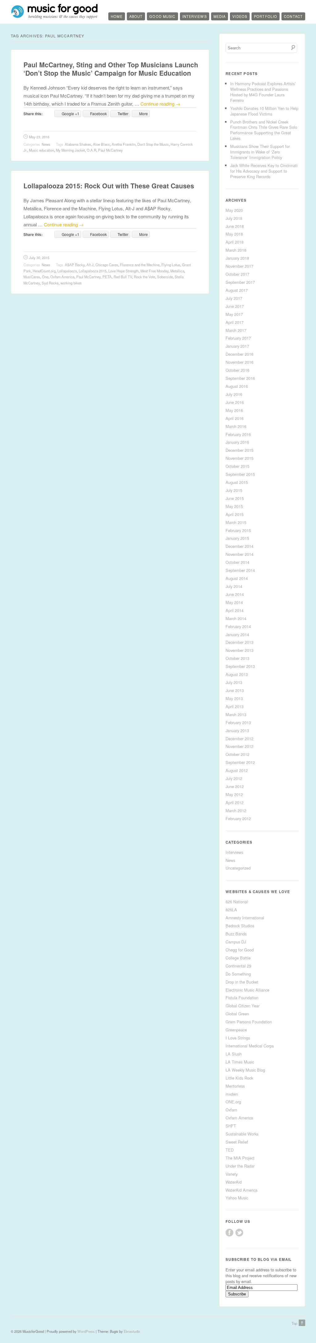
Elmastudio (132, 1331)
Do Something (238, 974)
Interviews (194, 16)
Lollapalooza (67, 270)
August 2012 (237, 770)
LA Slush (234, 1054)
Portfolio (265, 16)
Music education (41, 150)
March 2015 (236, 522)
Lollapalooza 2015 (92, 270)
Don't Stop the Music (153, 144)
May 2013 (234, 698)
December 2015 (239, 450)
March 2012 (236, 810)
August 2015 (237, 482)
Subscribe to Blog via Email (259, 1259)
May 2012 (234, 794)
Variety (232, 1174)
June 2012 (235, 786)
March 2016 (236, 426)
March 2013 (236, 714)
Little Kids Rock (239, 1078)
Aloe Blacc (101, 144)
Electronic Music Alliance (247, 990)
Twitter (239, 1232)
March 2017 (236, 330)
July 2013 (234, 682)
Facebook (229, 1232)
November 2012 (239, 746)
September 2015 (240, 474)
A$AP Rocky (75, 264)
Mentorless (235, 1086)
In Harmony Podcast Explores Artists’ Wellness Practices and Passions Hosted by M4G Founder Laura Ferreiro (263, 92)
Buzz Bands (236, 934)
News (46, 144)
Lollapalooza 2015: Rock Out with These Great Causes (108, 186)
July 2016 (234, 394)
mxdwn (232, 1094)
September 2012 (240, 762)
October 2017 (237, 274)
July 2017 (234, 298)
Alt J (90, 264)
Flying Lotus (170, 264)
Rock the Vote (144, 276)
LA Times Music (240, 1062)
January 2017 (237, 346)
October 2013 (237, 658)
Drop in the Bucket (242, 982)
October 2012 (237, 754)
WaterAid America (241, 1190)
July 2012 (234, 778)
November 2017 (239, 266)
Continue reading (160, 103)
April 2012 (234, 802)
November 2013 (239, 650)
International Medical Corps (250, 1046)
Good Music (162, 16)
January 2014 (237, 634)
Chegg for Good (240, 950)
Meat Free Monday (154, 270)
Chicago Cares (106, 264)
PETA (107, 276)
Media (220, 16)
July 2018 (234, 218)
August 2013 (237, 674)
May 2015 (234, 506)
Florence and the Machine (140, 264)
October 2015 (237, 466)
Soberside (165, 276)
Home (116, 16)
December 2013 (239, 642)
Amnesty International (245, 918)
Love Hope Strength (123, 270)
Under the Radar (240, 1166)
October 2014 (237, 562)
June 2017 (235, 306)
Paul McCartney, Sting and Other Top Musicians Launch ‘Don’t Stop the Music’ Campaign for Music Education (110, 69)
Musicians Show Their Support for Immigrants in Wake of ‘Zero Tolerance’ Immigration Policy (260, 151)
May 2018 (234, 234)
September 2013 (240, 666)
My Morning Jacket (70, 150)
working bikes (71, 282)
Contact (293, 16)
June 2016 (235, 402)
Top (294, 1323)
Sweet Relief (237, 1142)
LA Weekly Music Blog (245, 1070)
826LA (231, 910)
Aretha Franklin (123, 144)
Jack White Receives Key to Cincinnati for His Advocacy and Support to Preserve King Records (263, 170)
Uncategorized (238, 868)
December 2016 (239, 354)
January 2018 (237, 258)
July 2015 (234, 490)
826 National (237, 901)
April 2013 (234, 706)
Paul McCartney (110, 150)
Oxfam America (62, 276)
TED (230, 1150)
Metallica (177, 270)
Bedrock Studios (240, 926)
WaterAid (234, 1182)
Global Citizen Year (243, 1006)
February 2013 (238, 722)
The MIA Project (240, 1158)
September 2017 (240, 282)
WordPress (86, 1331)
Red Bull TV (123, 276)
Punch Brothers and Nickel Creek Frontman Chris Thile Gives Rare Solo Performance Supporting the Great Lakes (263, 130)
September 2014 (240, 570)
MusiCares (31, 276)
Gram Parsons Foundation (249, 1022)
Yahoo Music (237, 1198)
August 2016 (237, 386)
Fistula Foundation (242, 998)
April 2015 (234, 514)
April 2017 (234, 322)
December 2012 (239, 738)
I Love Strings (238, 1038)
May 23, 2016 (39, 136)
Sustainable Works (242, 1134)
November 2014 (239, 554)
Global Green (237, 1014)
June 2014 (235, 594)
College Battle (238, 958)
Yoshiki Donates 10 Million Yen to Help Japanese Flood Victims (264, 111)
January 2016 (237, 442)
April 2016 (234, 418)
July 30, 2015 (39, 257)
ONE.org (233, 1102)
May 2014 (234, 602)
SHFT (231, 1126)
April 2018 (234, 242)
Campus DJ (236, 942)
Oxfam (231, 1110)
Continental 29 (238, 966)
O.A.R (91, 150)
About (136, 16)
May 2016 (234, 410)
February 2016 (238, 434)
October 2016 (237, 370)
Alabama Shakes (78, 144)
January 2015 (237, 538)
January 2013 (237, 730)
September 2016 (240, 378)
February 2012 (238, 818)
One (45, 276)
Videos (239, 16)
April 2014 (234, 610)
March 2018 (236, 250)
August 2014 (237, 578)
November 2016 (239, 362)
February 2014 (238, 626)
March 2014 (236, 618)
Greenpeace (236, 1030)
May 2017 (234, 314)
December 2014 (239, 546)
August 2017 (237, 290)
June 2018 (235, 226)
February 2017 (238, 338)
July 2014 (234, 586)
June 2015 (235, 498)
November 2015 (239, 458)
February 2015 (238, 530)
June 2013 (235, 690)
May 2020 (234, 210)
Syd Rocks (50, 282)
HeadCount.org (44, 270)
